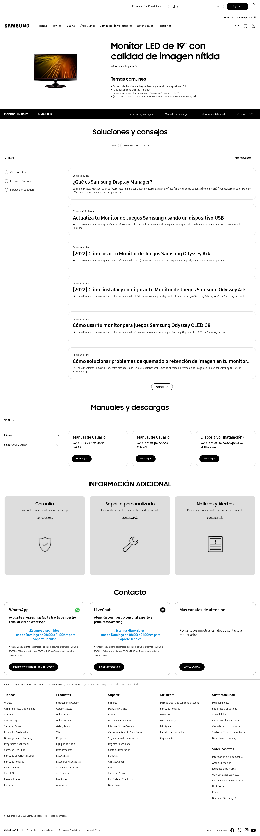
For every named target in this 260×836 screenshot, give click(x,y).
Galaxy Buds (63, 726)
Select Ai (9, 773)
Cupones (165, 738)
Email (111, 767)
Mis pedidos (167, 720)
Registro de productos (172, 732)
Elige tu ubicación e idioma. (147, 6)
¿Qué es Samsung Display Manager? (132, 89)
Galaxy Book (63, 714)
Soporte (112, 702)
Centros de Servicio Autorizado (125, 732)
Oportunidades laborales (225, 774)
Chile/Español (11, 830)
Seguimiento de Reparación (123, 738)
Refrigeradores (64, 749)
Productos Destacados (16, 732)
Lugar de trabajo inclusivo (226, 720)
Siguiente (238, 6)
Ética (215, 792)
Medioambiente (220, 702)
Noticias (216, 786)
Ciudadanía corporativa (225, 726)
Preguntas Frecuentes (120, 720)
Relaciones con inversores (226, 780)
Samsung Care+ (12, 726)
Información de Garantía (121, 726)
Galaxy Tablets (64, 708)
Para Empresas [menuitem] (245, 17)
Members (165, 714)
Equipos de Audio (65, 744)
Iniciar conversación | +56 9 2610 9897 (33, 666)
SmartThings (11, 720)
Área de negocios (221, 762)
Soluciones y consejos (141, 114)
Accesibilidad (219, 714)
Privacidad (32, 830)
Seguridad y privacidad (224, 708)
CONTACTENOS (245, 114)
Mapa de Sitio (93, 830)
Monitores (61, 779)
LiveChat (113, 755)
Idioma (8, 436)
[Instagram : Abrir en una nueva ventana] (246, 830)
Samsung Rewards (14, 761)
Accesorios (62, 785)
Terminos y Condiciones (70, 830)
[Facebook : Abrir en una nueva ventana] (232, 830)
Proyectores (62, 738)
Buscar (112, 714)
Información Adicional (213, 114)
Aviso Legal (48, 830)
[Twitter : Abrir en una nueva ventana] (239, 830)
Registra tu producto (119, 744)
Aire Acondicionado (67, 767)
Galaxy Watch (63, 720)
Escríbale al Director (119, 779)
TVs (58, 732)
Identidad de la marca (224, 768)
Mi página (165, 726)
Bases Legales (115, 785)
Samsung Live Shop (14, 749)
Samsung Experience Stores (19, 755)
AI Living (9, 714)
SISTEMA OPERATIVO (15, 445)
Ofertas (8, 702)
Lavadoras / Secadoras (68, 761)
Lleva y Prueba (12, 779)
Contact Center (116, 761)
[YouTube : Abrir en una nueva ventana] (253, 830)
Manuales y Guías (117, 708)
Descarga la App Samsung (18, 738)
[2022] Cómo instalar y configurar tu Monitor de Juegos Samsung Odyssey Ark (154, 96)
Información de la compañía (227, 756)
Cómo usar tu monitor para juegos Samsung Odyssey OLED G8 (146, 93)
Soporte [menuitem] (228, 17)
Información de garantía (124, 66)
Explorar (9, 785)
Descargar (81, 458)
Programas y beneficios (16, 744)
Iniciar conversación (109, 666)
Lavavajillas (62, 755)
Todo (113, 145)
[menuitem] (43, 26)
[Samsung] (17, 26)
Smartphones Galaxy (67, 702)
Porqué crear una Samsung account (179, 702)
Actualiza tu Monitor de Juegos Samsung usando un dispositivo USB (149, 86)
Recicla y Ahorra (13, 767)
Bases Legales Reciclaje (224, 738)
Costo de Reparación (119, 749)
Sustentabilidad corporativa (227, 732)
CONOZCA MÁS (45, 517)
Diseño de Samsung (223, 798)
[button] (162, 183)
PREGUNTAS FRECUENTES (136, 145)
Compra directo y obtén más (19, 708)
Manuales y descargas (176, 114)
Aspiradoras (62, 773)
